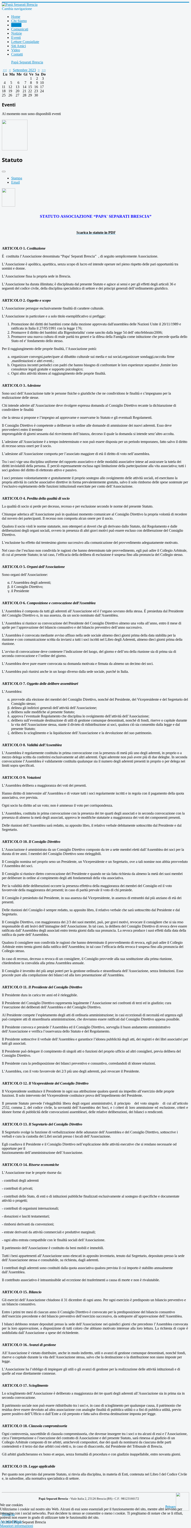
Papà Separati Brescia (27, 62)
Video (15, 50)
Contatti (17, 54)
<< (5, 70)
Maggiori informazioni (16, 1526)
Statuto (16, 25)
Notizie (16, 33)
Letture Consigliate (25, 42)
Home (15, 17)
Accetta (5, 1522)
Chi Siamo (19, 21)
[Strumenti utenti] (4, 171)
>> (44, 70)
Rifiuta (17, 1522)
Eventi (16, 38)
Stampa (16, 178)
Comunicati (19, 29)
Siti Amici (18, 46)
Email (15, 182)
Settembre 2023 (24, 70)
